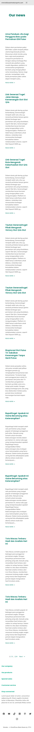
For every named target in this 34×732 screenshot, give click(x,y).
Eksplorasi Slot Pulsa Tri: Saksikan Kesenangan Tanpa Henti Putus (15, 354)
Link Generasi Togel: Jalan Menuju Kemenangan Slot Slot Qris (16, 98)
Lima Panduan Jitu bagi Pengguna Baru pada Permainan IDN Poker (17, 37)
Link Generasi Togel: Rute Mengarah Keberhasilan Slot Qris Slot (16, 163)
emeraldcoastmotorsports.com (12, 3)
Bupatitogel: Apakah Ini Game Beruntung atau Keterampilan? (17, 416)
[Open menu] (26, 2)
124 (16, 656)
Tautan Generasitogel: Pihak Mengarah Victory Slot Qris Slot (16, 227)
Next (22, 656)
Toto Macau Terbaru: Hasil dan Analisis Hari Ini (16, 541)
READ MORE (10, 82)
